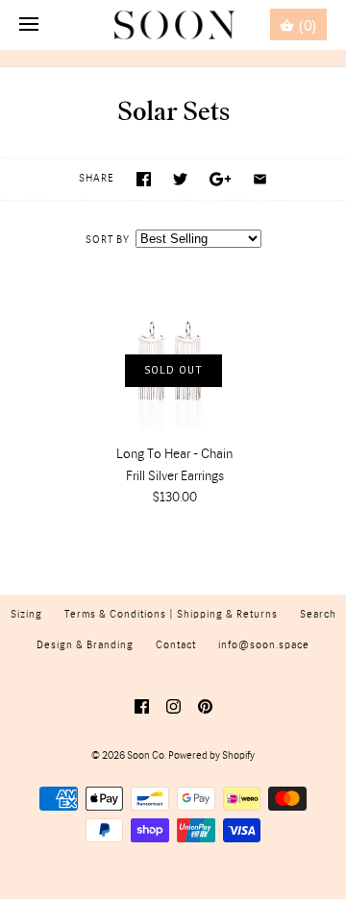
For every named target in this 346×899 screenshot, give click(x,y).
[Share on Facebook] (143, 179)
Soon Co (145, 756)
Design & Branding (85, 645)
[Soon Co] (173, 25)
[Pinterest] (205, 706)
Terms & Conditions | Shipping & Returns (171, 614)
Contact (176, 645)
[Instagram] (173, 706)
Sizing (26, 614)
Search (318, 614)
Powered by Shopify (211, 756)
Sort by (108, 240)
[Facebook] (142, 706)
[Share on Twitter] (180, 179)
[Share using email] (260, 179)
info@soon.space (263, 645)
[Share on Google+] (221, 179)
